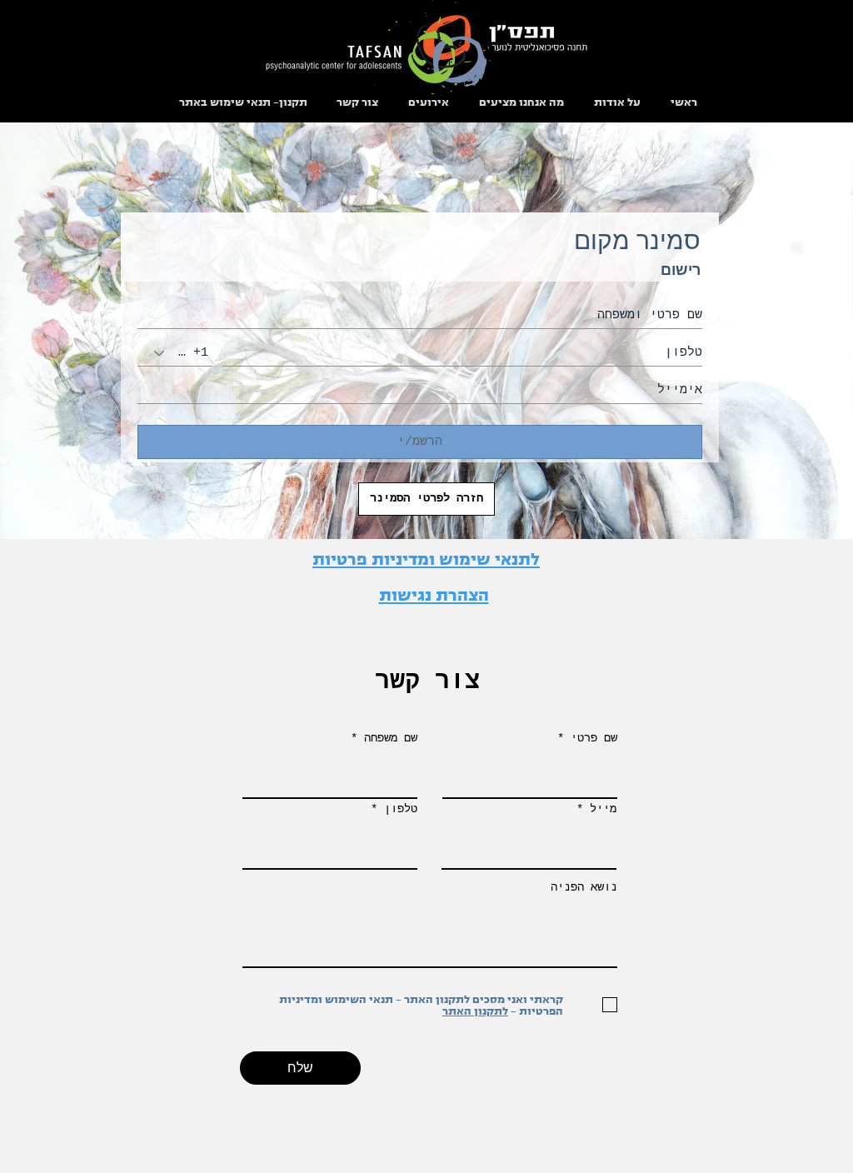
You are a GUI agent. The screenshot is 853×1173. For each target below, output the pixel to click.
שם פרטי (594, 738)
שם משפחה (390, 738)
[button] (521, 101)
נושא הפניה (584, 887)
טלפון (400, 809)
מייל (603, 809)
